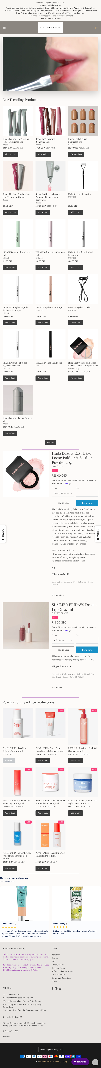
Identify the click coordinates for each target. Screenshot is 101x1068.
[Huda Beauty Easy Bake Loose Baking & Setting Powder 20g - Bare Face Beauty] (26, 474)
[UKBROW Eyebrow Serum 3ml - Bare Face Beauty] (51, 289)
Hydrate (80, 674)
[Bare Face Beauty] (50, 27)
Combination (57, 582)
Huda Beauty (73, 368)
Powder (55, 585)
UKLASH (72, 197)
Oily (85, 582)
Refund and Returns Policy (63, 971)
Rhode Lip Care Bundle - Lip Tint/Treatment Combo (16, 195)
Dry (74, 582)
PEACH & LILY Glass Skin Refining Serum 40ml (15, 749)
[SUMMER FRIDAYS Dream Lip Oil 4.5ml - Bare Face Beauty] (26, 625)
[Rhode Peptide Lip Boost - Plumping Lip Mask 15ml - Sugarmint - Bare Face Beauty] (51, 176)
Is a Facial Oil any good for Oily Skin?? (19, 998)
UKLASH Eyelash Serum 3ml (49, 362)
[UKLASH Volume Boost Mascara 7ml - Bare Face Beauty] (51, 234)
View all (50, 442)
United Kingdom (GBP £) (49, 1050)
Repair (59, 677)
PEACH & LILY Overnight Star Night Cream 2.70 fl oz (82, 802)
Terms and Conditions (61, 978)
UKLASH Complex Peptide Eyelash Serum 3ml (15, 364)
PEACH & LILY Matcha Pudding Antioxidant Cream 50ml (50, 802)
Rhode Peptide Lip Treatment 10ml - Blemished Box (16, 140)
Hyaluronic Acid (68, 674)
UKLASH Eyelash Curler (79, 307)
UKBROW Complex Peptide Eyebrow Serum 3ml (15, 309)
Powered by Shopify (60, 1061)
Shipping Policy (58, 968)
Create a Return (58, 974)
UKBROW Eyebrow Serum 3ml (50, 307)
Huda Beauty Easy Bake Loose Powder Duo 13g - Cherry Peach (83, 364)
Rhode (5, 145)
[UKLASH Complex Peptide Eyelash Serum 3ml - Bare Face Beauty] (18, 344)
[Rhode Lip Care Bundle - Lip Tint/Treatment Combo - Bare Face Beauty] (18, 176)
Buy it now (87, 650)
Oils (53, 677)
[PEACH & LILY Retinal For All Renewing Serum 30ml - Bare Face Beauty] (18, 782)
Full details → (58, 595)
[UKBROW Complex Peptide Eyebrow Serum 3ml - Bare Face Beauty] (18, 289)
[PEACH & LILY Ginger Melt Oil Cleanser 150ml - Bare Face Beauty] (83, 726)
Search (55, 958)
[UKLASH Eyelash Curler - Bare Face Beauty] (83, 289)
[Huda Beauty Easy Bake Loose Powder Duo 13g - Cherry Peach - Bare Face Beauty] (83, 344)
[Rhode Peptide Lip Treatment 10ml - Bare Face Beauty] (18, 121)
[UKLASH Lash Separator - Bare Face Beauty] (83, 176)
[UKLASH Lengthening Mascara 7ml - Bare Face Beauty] (18, 234)
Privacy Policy (57, 965)
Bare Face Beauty (45, 1061)
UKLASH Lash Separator (79, 194)
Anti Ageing (56, 674)
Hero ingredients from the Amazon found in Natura (25, 1010)
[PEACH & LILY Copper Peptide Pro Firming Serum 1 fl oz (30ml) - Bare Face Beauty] (18, 835)
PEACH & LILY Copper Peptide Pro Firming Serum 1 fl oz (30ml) (17, 855)
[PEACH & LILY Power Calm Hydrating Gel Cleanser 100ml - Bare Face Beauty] (51, 723)
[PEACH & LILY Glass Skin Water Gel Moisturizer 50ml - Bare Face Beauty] (51, 835)
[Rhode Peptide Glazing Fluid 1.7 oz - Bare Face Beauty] (18, 400)
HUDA (80, 582)
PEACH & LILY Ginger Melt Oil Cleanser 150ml (82, 749)
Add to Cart (43, 212)
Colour (54, 488)
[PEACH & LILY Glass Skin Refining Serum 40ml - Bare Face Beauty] (18, 723)
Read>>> (6, 1036)
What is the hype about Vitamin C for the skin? (22, 1001)
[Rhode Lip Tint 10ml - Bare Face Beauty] (51, 121)
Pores (90, 582)
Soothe (66, 677)
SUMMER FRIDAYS (60, 613)
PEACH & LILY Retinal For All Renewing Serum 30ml (16, 802)
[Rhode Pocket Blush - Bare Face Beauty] (83, 121)
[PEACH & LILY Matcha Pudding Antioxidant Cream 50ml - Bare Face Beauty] (51, 782)
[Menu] (12, 27)
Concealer (68, 582)
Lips (92, 674)
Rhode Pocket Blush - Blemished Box (78, 140)
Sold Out (8, 760)
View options (10, 154)
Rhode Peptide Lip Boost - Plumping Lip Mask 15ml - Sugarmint (48, 197)
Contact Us (56, 981)
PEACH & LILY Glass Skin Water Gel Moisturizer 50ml (50, 854)
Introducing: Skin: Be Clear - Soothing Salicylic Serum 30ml (23, 1005)
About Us (56, 955)
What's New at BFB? (11, 994)
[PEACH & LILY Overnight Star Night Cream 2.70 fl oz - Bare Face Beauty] (83, 782)
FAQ (53, 961)
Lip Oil (87, 674)
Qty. (77, 488)
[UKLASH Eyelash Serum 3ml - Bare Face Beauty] (51, 344)
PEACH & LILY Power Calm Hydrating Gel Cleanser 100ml (50, 749)
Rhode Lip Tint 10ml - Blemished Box (46, 140)
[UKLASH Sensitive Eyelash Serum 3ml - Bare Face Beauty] (83, 234)
